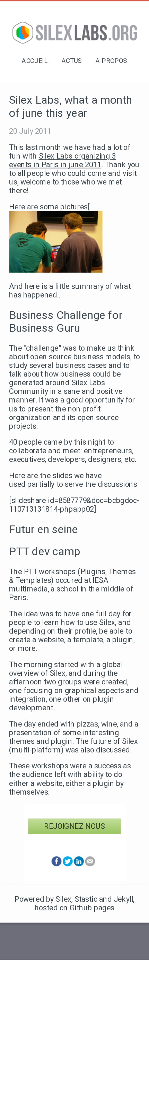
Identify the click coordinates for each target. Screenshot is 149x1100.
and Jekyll (116, 899)
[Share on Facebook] (56, 864)
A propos (111, 61)
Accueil (34, 61)
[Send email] (90, 864)
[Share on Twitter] (68, 864)
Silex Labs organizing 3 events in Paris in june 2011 (62, 160)
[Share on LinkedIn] (79, 864)
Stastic (85, 899)
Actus (72, 61)
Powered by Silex (43, 899)
